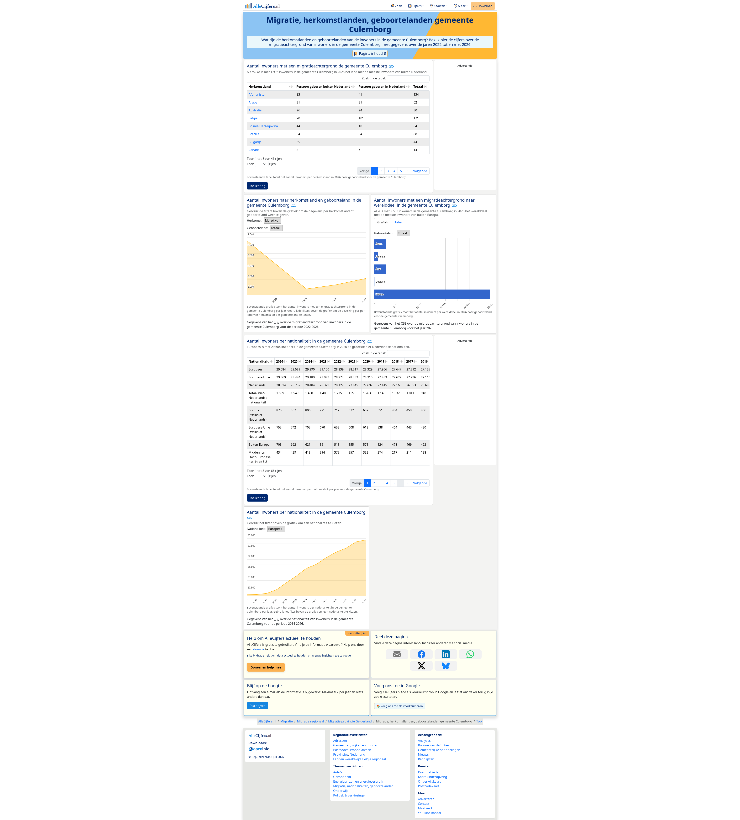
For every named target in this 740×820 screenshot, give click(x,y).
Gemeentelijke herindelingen (439, 750)
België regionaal (374, 759)
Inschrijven (258, 706)
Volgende (420, 171)
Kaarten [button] (439, 6)
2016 (424, 361)
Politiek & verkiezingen (350, 795)
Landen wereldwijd (347, 759)
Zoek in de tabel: (374, 78)
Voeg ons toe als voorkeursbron (402, 706)
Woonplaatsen (360, 750)
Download (485, 6)
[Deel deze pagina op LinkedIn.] (446, 654)
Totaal (418, 86)
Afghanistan (257, 94)
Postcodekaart (428, 786)
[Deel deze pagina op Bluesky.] (446, 666)
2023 (323, 361)
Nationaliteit (259, 361)
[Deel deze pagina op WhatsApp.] (470, 654)
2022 (337, 361)
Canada (254, 150)
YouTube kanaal (429, 813)
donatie (258, 649)
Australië (255, 110)
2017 (409, 361)
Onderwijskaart (429, 781)
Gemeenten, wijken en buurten (355, 745)
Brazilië (254, 134)
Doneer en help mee (266, 667)
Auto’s (337, 772)
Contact (423, 803)
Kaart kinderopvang (432, 777)
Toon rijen (261, 164)
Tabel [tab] (398, 222)
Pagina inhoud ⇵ (372, 53)
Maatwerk (425, 808)
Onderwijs (340, 791)
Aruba (253, 102)
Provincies (340, 754)
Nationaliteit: (256, 529)
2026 (279, 361)
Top (479, 721)
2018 (395, 361)
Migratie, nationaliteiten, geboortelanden (363, 786)
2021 (351, 361)
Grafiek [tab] (382, 222)
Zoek (398, 6)
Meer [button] (461, 6)
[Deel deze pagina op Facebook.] (421, 654)
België (253, 118)
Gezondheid (342, 777)
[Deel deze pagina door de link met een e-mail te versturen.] (397, 654)
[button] (391, 66)
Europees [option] (275, 529)
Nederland (357, 754)
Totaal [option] (275, 228)
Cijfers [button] (417, 6)
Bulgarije (255, 142)
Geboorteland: (257, 228)
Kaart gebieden (429, 772)
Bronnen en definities (433, 745)
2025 (294, 361)
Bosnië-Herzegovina (263, 126)
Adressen (340, 740)
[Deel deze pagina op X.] (421, 666)
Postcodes (340, 750)
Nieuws (423, 754)
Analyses (424, 740)
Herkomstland (260, 86)
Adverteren (426, 799)
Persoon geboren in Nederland (381, 86)
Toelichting (257, 186)
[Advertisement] (465, 129)
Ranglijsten (426, 759)
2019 (380, 361)
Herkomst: (254, 220)
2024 (308, 361)
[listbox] (272, 220)
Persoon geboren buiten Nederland (323, 86)
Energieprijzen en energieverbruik (358, 781)
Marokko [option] (271, 220)
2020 (366, 361)
